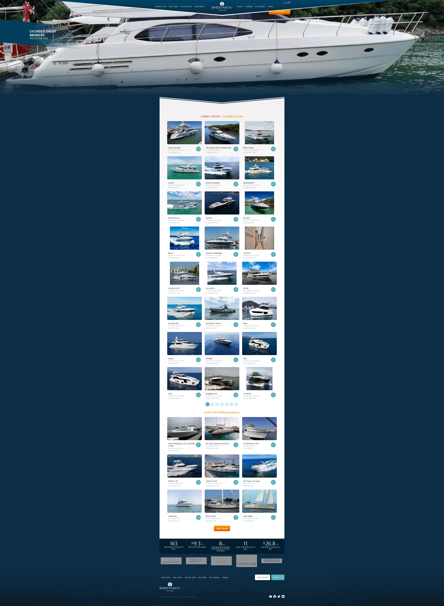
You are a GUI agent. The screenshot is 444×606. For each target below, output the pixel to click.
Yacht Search (165, 577)
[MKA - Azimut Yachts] (273, 324)
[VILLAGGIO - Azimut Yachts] (235, 289)
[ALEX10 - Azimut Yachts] (235, 219)
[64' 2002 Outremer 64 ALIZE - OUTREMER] (235, 444)
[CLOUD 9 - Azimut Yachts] (273, 254)
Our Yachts (203, 577)
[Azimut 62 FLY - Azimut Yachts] (235, 482)
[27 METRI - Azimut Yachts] (273, 395)
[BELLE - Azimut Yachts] (198, 254)
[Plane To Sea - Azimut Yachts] (273, 149)
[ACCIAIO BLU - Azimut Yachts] (198, 324)
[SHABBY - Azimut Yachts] (235, 359)
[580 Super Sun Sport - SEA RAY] (273, 482)
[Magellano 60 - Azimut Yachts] (235, 395)
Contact (225, 577)
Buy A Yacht (177, 577)
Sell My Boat (279, 12)
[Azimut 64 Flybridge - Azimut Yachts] (235, 254)
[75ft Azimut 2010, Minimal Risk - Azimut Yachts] (235, 149)
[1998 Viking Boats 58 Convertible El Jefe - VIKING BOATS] (198, 444)
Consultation (262, 577)
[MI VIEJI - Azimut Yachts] (273, 219)
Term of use (191, 597)
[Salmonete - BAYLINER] (198, 517)
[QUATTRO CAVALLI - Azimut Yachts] (235, 324)
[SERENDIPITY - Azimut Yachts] (273, 184)
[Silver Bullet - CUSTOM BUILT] (273, 517)
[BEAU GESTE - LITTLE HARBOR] (235, 517)
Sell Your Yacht (190, 577)
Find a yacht (222, 528)
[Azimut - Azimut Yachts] (198, 359)
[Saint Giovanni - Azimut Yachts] (198, 149)
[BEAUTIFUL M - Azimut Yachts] (198, 219)
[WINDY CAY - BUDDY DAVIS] (198, 482)
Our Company (214, 577)
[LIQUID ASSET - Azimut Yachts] (198, 289)
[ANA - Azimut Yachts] (273, 359)
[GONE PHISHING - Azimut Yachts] (235, 184)
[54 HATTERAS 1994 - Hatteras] (273, 444)
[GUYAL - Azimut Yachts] (273, 289)
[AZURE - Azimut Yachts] (198, 184)
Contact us (278, 577)
